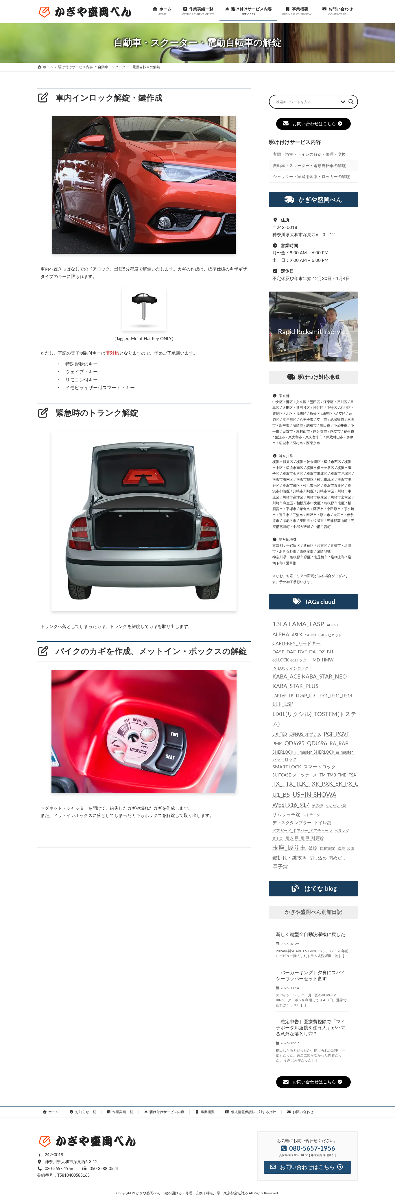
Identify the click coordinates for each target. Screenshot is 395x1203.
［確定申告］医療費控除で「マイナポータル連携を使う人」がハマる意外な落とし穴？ (310, 1028)
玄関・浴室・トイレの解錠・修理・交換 (309, 155)
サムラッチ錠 (286, 814)
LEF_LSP (282, 704)
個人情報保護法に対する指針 (253, 1112)
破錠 (313, 848)
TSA (352, 775)
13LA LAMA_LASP (298, 624)
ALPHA (280, 634)
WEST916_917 (290, 805)
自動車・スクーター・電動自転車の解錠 (309, 166)
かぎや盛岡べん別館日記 (313, 912)
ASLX (297, 635)
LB (291, 696)
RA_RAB (339, 743)
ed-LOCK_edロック (289, 660)
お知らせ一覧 (85, 1112)
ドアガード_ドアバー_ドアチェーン (302, 830)
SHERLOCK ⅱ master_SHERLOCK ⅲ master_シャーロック (313, 755)
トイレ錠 (322, 822)
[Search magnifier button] (351, 102)
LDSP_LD (305, 695)
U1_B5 (281, 795)
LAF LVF (279, 696)
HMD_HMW (321, 660)
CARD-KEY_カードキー (296, 643)
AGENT (332, 625)
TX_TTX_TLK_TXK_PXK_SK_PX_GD (317, 784)
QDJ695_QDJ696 (306, 743)
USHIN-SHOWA (314, 795)
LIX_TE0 (279, 735)
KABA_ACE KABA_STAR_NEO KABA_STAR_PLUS (309, 681)
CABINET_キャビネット (323, 635)
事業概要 (208, 1112)
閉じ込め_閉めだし (327, 858)
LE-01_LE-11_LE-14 (335, 696)
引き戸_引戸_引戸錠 (304, 838)
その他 (317, 805)
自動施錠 (327, 848)
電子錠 (280, 867)
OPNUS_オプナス (305, 735)
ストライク (311, 815)
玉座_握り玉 (289, 848)
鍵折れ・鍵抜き (289, 857)
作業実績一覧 (122, 1112)
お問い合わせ (303, 1112)
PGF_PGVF (336, 734)
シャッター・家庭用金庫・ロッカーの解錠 (311, 177)
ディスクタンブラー (291, 822)
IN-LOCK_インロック (290, 668)
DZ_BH (325, 651)
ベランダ (342, 830)
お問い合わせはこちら (314, 124)
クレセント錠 (336, 805)
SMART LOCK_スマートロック (304, 767)
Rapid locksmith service (313, 332)
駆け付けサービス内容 (295, 142)
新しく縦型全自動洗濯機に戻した (310, 934)
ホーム (53, 1112)
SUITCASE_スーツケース (294, 775)
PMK (277, 744)
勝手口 (277, 838)
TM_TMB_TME (333, 775)
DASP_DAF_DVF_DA (294, 651)
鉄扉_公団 (345, 848)
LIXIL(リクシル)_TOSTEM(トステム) (314, 719)
